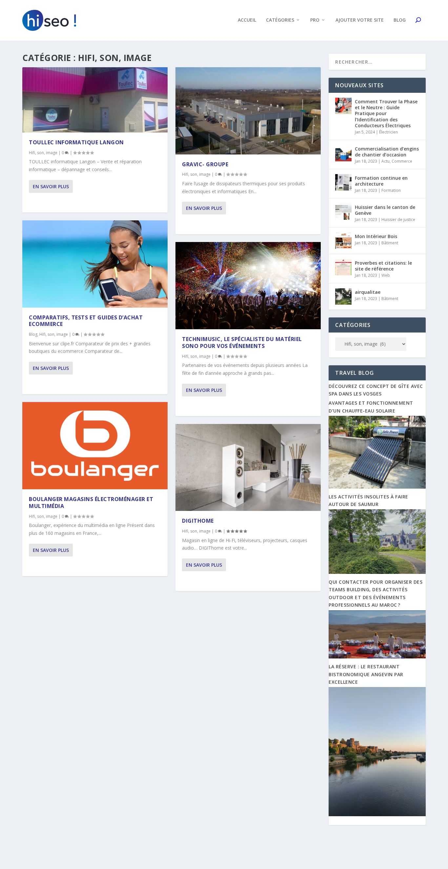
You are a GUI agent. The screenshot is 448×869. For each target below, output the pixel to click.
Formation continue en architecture (381, 181)
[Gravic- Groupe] (248, 110)
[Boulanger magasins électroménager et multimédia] (95, 445)
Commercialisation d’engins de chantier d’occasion (387, 152)
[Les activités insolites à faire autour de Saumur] (377, 572)
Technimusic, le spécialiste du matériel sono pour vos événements (242, 342)
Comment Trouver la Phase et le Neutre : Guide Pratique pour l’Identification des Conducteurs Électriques (386, 113)
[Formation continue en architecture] (343, 182)
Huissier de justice (398, 219)
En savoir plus (51, 186)
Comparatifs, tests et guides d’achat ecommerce (86, 321)
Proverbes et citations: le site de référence (383, 266)
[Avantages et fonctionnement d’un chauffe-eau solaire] (377, 487)
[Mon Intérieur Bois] (343, 240)
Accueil (247, 20)
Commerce (402, 161)
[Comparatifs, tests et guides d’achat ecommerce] (95, 264)
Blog (400, 20)
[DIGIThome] (248, 467)
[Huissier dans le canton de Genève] (343, 211)
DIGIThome (198, 520)
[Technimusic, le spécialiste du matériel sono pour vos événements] (248, 285)
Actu (385, 161)
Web (385, 275)
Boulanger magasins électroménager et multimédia (91, 502)
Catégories (280, 20)
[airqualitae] (343, 296)
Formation (391, 190)
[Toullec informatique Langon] (95, 99)
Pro (314, 20)
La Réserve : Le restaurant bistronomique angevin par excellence (366, 674)
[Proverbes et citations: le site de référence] (343, 267)
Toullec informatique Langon (76, 142)
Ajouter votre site (360, 20)
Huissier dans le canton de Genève (385, 210)
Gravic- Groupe (205, 164)
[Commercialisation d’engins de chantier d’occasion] (343, 153)
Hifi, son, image (43, 152)
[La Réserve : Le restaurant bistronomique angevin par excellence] (377, 814)
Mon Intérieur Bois (376, 236)
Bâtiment (389, 243)
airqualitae (367, 292)
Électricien (388, 132)
